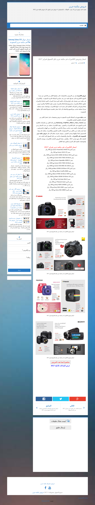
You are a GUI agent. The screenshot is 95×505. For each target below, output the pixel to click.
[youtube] (49, 488)
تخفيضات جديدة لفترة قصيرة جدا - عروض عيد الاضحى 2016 (15, 220)
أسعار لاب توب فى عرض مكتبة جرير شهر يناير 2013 (16, 176)
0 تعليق (73, 63)
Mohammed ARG (46, 501)
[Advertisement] (55, 15)
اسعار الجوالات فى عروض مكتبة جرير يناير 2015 (15, 145)
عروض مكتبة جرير (77, 6)
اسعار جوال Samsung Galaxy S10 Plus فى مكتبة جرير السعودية (19, 40)
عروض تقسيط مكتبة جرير (47, 483)
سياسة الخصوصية (83, 498)
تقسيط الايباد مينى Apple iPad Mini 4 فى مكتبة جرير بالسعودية (16, 205)
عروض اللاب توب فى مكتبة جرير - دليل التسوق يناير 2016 (15, 191)
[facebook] (45, 488)
